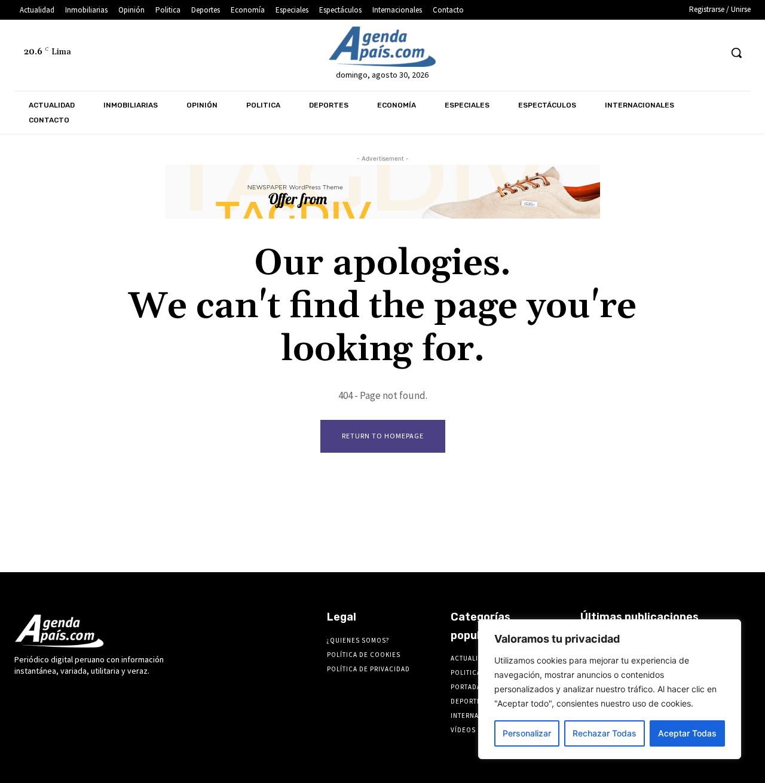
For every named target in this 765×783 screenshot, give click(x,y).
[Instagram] (622, 53)
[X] (689, 53)
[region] (609, 689)
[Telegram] (644, 53)
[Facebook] (600, 53)
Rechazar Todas (605, 733)
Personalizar (527, 733)
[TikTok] (666, 53)
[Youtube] (711, 53)
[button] (736, 52)
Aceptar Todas (687, 733)
